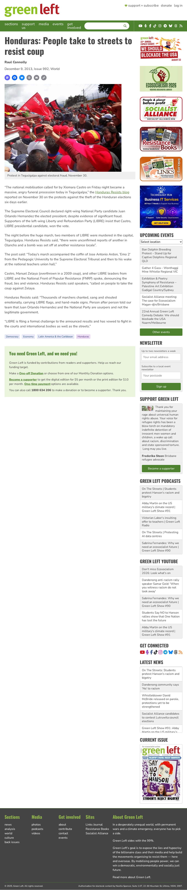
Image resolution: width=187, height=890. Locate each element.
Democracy (12, 336)
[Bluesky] (22, 77)
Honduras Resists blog (112, 192)
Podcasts (37, 829)
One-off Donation (31, 373)
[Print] (29, 77)
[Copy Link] (44, 77)
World (55, 69)
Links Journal (94, 825)
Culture (9, 838)
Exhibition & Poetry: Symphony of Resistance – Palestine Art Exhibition (159, 282)
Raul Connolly (16, 62)
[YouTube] (142, 652)
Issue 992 (41, 69)
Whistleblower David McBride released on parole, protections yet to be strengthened (160, 701)
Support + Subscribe (143, 6)
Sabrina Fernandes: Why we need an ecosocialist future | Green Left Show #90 (160, 547)
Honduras (83, 336)
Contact (63, 833)
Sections (11, 24)
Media (44, 24)
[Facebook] (14, 77)
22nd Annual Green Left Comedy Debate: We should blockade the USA (160, 315)
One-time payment (37, 384)
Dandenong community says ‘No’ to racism (160, 687)
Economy (28, 336)
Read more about (131, 877)
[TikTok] (156, 652)
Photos (36, 825)
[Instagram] (160, 652)
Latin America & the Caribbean (55, 336)
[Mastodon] (7, 77)
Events (58, 24)
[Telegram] (165, 652)
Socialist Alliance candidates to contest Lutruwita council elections (160, 717)
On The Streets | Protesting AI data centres (160, 534)
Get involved (74, 26)
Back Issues (12, 842)
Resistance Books (97, 829)
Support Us (28, 26)
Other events (161, 332)
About (62, 825)
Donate (166, 6)
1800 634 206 (41, 390)
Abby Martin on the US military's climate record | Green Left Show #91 (158, 507)
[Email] (36, 77)
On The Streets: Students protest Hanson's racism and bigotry (160, 674)
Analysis (10, 829)
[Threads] (176, 652)
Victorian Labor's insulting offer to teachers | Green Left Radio (161, 522)
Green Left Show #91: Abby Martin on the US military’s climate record (160, 732)
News (8, 825)
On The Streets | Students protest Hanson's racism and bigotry (160, 493)
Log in (178, 6)
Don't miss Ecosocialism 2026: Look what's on (158, 571)
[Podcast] (147, 652)
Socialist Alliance (97, 833)
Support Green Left (159, 398)
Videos (36, 833)
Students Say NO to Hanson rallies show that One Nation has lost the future (161, 616)
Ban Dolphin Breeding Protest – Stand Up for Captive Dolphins (156, 253)
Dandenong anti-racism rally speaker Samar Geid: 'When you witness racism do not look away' (160, 585)
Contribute (65, 829)
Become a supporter (23, 380)
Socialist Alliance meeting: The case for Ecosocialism (159, 299)
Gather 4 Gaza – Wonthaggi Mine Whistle (160, 270)
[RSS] (180, 652)
